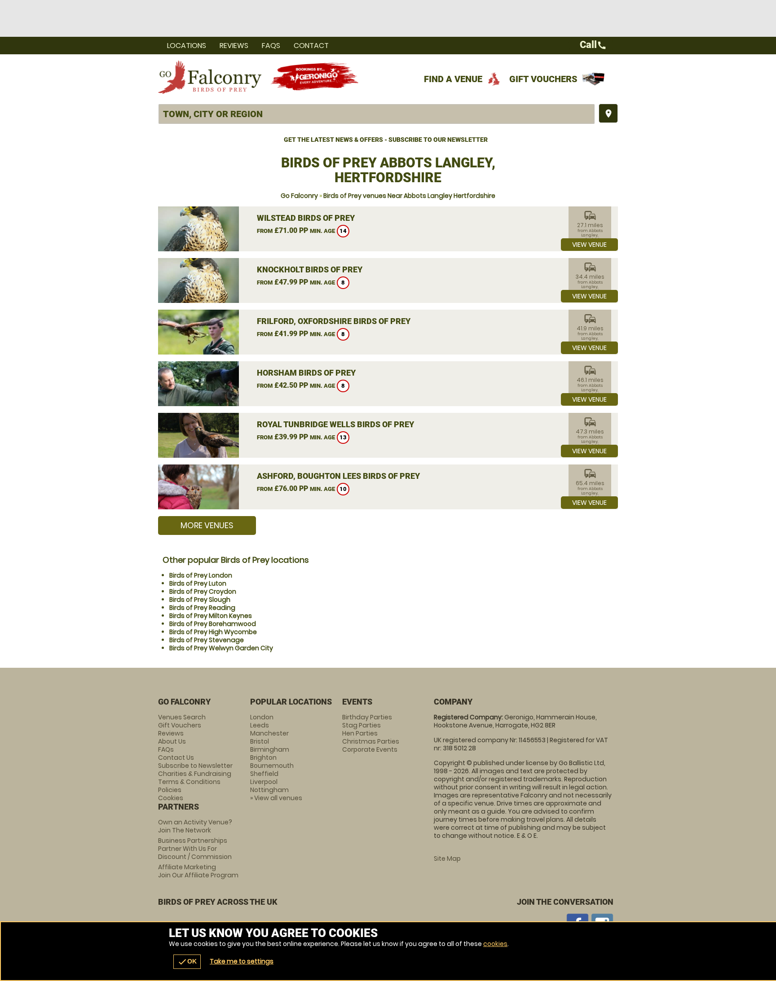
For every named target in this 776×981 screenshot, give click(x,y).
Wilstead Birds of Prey (306, 218)
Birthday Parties (367, 717)
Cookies (170, 797)
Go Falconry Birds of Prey (209, 76)
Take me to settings (241, 961)
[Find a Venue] (376, 114)
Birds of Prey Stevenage (206, 639)
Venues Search (182, 717)
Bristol (259, 741)
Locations (186, 45)
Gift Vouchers (543, 79)
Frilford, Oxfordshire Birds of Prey (333, 321)
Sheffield (264, 773)
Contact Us (176, 757)
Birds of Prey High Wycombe (213, 631)
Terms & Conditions (189, 781)
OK (187, 962)
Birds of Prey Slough (199, 599)
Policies (169, 789)
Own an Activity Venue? (195, 826)
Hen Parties (360, 733)
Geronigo (315, 76)
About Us (172, 741)
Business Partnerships (195, 848)
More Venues (207, 525)
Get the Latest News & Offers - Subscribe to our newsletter (386, 139)
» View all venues (276, 797)
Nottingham (269, 789)
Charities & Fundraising (194, 773)
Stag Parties (361, 725)
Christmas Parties (370, 741)
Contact (311, 45)
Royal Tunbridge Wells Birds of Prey (335, 424)
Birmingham (269, 749)
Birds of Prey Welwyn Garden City (221, 648)
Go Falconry (299, 195)
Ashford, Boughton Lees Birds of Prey (338, 476)
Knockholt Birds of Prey (309, 269)
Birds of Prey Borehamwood (212, 623)
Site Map (447, 858)
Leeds (259, 725)
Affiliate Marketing (198, 871)
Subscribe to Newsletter (195, 765)
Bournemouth (272, 765)
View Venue (589, 244)
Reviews (234, 45)
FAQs (271, 45)
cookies (495, 943)
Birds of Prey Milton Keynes (210, 615)
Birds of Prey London (200, 575)
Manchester (269, 733)
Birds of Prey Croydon (202, 591)
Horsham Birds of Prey (306, 372)
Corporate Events (369, 749)
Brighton (263, 757)
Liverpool (264, 781)
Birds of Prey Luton (197, 583)
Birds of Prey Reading (202, 607)
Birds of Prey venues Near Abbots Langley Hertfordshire (409, 195)
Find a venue (453, 79)
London (261, 717)
